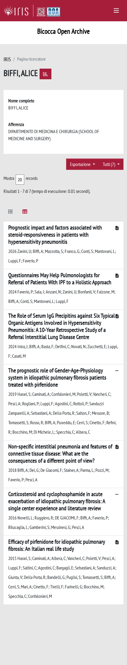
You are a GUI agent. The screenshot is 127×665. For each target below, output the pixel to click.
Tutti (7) (109, 164)
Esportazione (81, 164)
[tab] (11, 212)
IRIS (7, 59)
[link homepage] (18, 11)
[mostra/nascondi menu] (116, 11)
